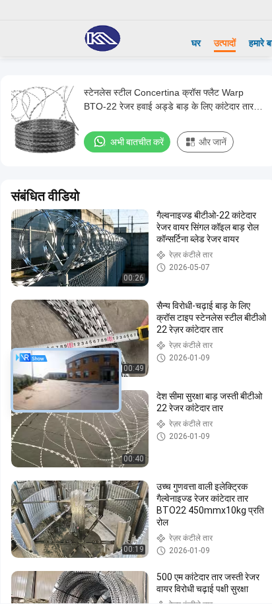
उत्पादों (225, 43)
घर (196, 43)
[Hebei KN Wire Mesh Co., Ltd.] (102, 38)
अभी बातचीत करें (137, 142)
